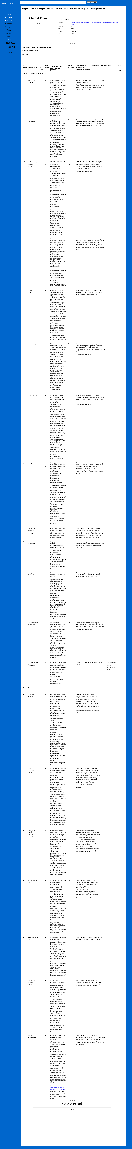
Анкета (8, 11)
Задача (9, 39)
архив (9, 14)
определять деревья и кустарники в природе (57, 1088)
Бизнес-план (9, 17)
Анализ (8, 8)
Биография (8, 20)
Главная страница (7, 3)
